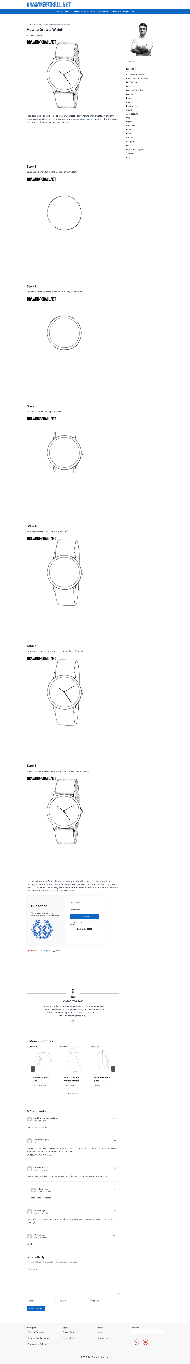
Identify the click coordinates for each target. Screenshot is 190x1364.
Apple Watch (87, 119)
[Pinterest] (136, 1342)
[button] (46, 930)
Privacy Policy (69, 1332)
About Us (102, 1332)
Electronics (131, 106)
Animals (129, 102)
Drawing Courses (63, 11)
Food (128, 130)
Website (95, 1301)
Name (31, 1301)
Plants (129, 133)
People (129, 98)
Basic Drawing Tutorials (137, 78)
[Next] (113, 1069)
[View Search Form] (133, 12)
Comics (129, 86)
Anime (129, 110)
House (129, 145)
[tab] (68, 1093)
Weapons (130, 141)
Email (63, 1301)
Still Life (129, 137)
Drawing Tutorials (80, 11)
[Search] (159, 1332)
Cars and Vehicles (134, 90)
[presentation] (42, 1059)
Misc (128, 157)
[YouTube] (145, 1342)
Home (29, 24)
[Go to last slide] (33, 1069)
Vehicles (130, 153)
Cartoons (130, 126)
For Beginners (132, 82)
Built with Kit (84, 929)
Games (129, 94)
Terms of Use (69, 1338)
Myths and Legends (135, 149)
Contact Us (103, 1338)
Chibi (128, 118)
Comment (33, 1269)
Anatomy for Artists (120, 11)
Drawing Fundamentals (100, 11)
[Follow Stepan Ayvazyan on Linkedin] (73, 1021)
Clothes (52, 24)
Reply (115, 1118)
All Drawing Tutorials (135, 74)
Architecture (132, 114)
